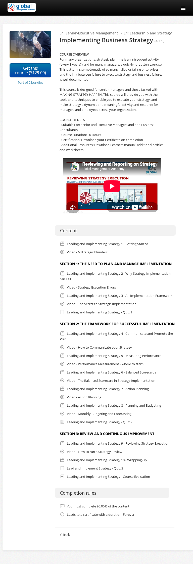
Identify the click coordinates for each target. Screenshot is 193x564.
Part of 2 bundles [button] (30, 82)
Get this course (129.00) (30, 70)
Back (66, 534)
